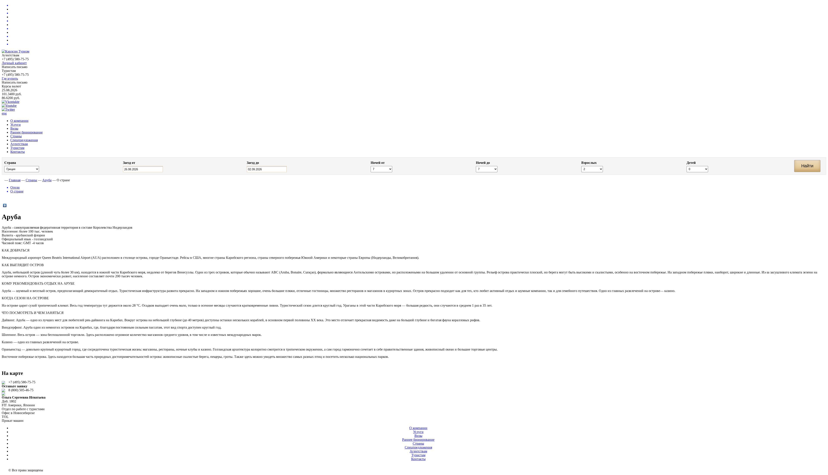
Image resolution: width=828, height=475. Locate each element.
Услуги (15, 124)
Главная (14, 180)
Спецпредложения (24, 140)
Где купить (10, 78)
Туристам (17, 148)
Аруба (47, 180)
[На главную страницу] (3, 180)
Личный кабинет (14, 63)
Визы (14, 128)
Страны (16, 136)
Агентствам (19, 144)
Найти (807, 165)
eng (4, 113)
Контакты (17, 152)
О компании (19, 121)
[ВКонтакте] (5, 205)
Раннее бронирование (26, 132)
